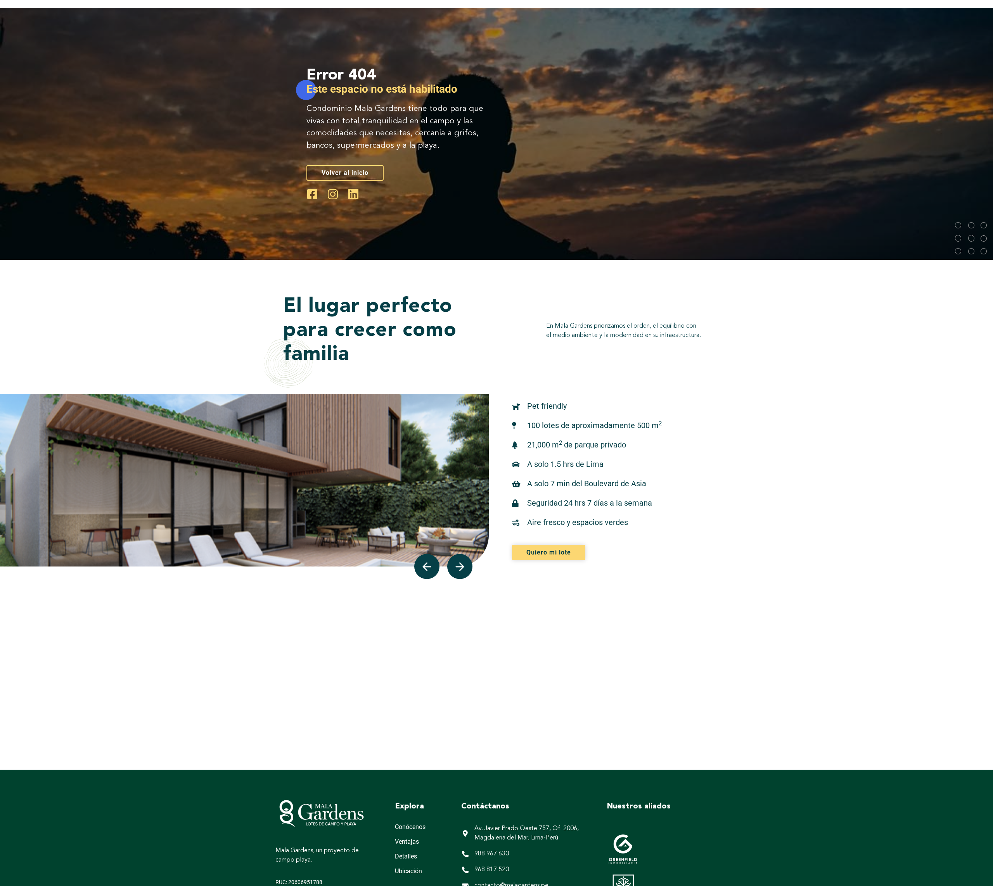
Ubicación (408, 871)
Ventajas (407, 841)
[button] (426, 566)
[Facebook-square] (312, 194)
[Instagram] (333, 194)
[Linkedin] (353, 194)
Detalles (406, 856)
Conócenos (410, 827)
